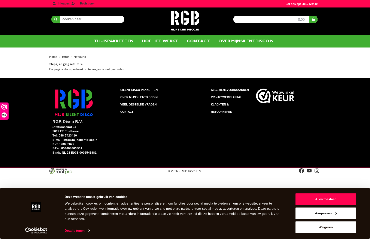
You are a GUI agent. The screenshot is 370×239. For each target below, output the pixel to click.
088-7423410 (68, 135)
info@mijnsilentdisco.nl (80, 139)
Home (53, 56)
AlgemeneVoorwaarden (230, 90)
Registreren (87, 3)
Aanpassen (323, 213)
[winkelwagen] (313, 19)
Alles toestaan (325, 199)
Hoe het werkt (160, 41)
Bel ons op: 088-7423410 (302, 4)
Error (65, 56)
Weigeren (326, 227)
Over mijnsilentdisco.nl (247, 41)
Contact (198, 41)
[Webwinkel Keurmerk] (275, 96)
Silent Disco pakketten (139, 90)
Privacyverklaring (226, 97)
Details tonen (75, 230)
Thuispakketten (113, 41)
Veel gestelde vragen (138, 104)
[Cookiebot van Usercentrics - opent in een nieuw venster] (36, 230)
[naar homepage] (185, 20)
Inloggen (64, 3)
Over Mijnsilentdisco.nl (139, 97)
